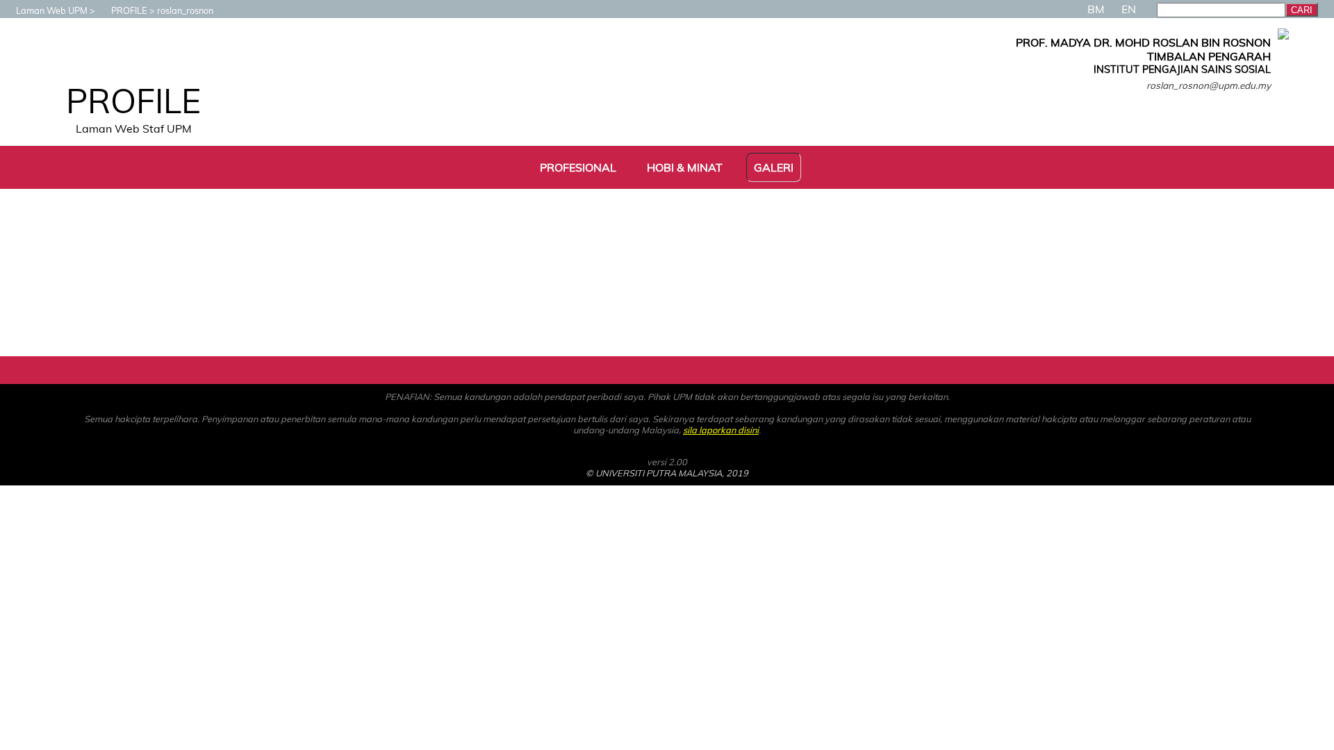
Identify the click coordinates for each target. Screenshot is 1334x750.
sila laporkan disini (721, 429)
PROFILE (129, 10)
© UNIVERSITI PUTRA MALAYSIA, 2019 (667, 472)
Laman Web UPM (52, 10)
